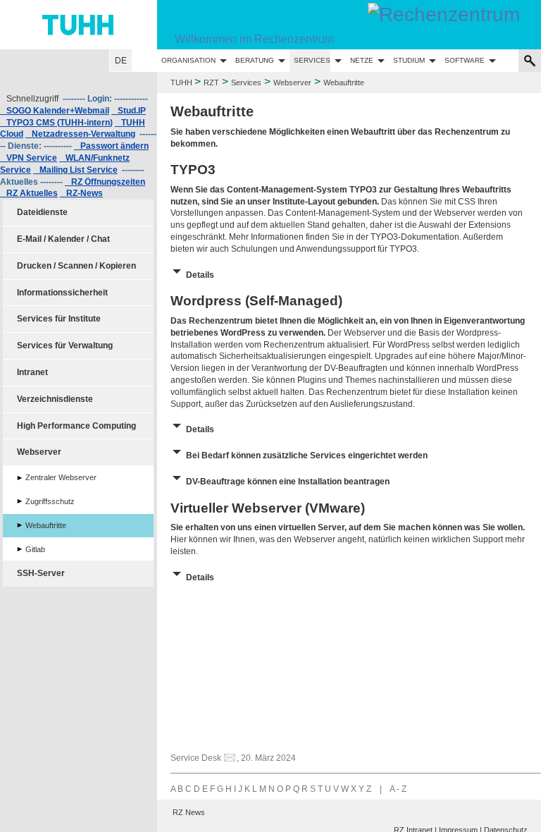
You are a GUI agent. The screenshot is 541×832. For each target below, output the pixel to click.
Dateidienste (42, 212)
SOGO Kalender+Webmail (54, 111)
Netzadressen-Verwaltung (80, 134)
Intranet (32, 372)
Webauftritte (45, 525)
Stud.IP (128, 111)
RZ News (189, 812)
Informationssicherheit (62, 293)
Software (464, 60)
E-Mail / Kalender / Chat (63, 239)
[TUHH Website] (78, 24)
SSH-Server (41, 573)
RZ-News (81, 193)
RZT (211, 82)
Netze (361, 60)
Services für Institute (59, 319)
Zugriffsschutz (50, 501)
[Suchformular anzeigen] (529, 60)
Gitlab (35, 549)
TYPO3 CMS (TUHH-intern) (56, 123)
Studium (409, 60)
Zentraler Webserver (61, 477)
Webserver (292, 82)
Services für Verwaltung (65, 345)
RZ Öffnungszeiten (105, 182)
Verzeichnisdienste (55, 399)
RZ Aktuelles (29, 193)
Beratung (254, 60)
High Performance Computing (76, 426)
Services (312, 60)
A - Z (398, 789)
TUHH (181, 82)
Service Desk (195, 758)
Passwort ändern (111, 146)
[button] (349, 273)
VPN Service (28, 158)
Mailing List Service (75, 170)
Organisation (188, 60)
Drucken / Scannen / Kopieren (76, 266)
